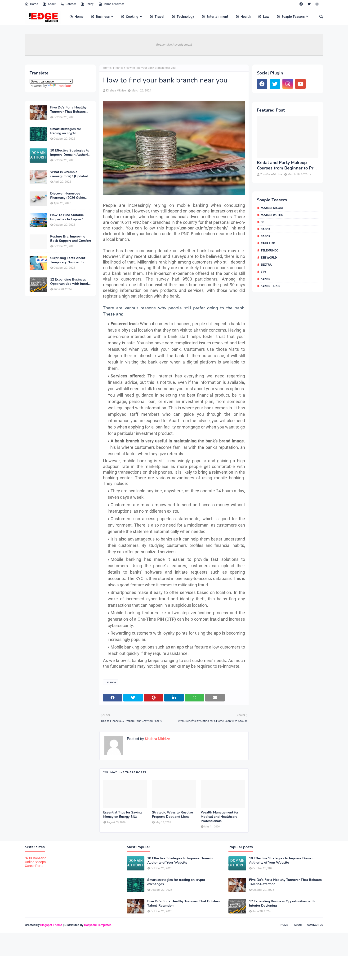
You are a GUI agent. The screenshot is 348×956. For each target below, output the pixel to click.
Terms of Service (113, 4)
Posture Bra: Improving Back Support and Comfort (70, 238)
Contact (71, 4)
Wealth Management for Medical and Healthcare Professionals (219, 816)
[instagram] (317, 4)
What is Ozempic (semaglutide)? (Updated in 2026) (69, 174)
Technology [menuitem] (185, 16)
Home (34, 4)
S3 (262, 222)
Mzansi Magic (272, 208)
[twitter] (309, 4)
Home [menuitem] (79, 16)
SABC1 (265, 229)
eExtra (266, 264)
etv (263, 271)
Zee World (269, 257)
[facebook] (301, 4)
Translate (64, 86)
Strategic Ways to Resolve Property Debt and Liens (172, 814)
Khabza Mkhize (116, 90)
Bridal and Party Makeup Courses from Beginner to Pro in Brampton (286, 165)
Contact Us (315, 924)
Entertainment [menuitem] (217, 16)
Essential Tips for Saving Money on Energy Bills (122, 814)
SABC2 (265, 236)
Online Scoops (35, 862)
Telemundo (269, 250)
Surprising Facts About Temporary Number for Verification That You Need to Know (67, 260)
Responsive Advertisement (174, 44)
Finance (118, 67)
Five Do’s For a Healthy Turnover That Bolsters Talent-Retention (68, 109)
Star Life (268, 243)
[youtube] (300, 84)
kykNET (266, 279)
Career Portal (34, 866)
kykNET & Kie (270, 286)
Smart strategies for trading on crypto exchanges (65, 131)
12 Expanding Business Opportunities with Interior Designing (70, 281)
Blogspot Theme (51, 925)
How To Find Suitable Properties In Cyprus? (67, 217)
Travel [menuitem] (159, 16)
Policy (90, 4)
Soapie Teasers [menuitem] (293, 16)
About (52, 4)
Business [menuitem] (103, 16)
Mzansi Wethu (272, 215)
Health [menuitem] (246, 16)
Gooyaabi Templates (98, 925)
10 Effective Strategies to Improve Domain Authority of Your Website (70, 152)
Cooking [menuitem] (132, 16)
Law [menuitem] (266, 16)
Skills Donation (35, 858)
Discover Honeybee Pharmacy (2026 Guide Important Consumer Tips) (70, 195)
